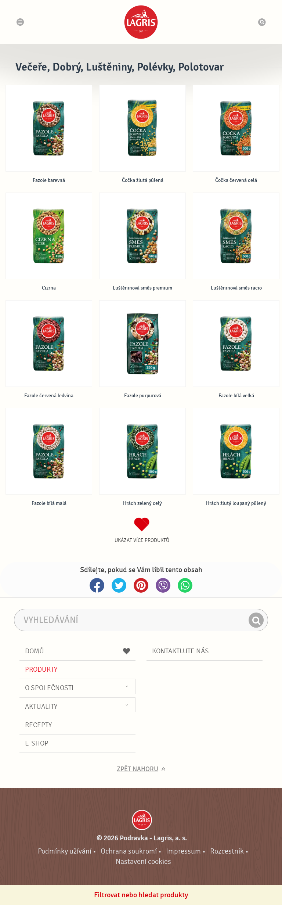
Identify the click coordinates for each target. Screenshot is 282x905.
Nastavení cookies (143, 861)
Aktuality (41, 707)
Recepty (38, 725)
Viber (163, 585)
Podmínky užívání (64, 851)
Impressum (183, 851)
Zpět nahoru (137, 769)
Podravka (141, 22)
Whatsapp (185, 585)
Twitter (119, 585)
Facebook (97, 585)
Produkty (41, 669)
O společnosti (49, 688)
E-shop (36, 743)
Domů (34, 651)
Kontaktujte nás (180, 651)
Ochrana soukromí (129, 851)
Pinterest (141, 585)
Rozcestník (227, 851)
